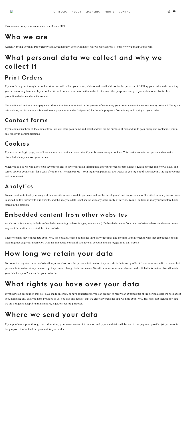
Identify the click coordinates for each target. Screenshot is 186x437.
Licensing (93, 11)
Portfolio (59, 11)
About (76, 11)
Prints (109, 11)
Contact (125, 11)
